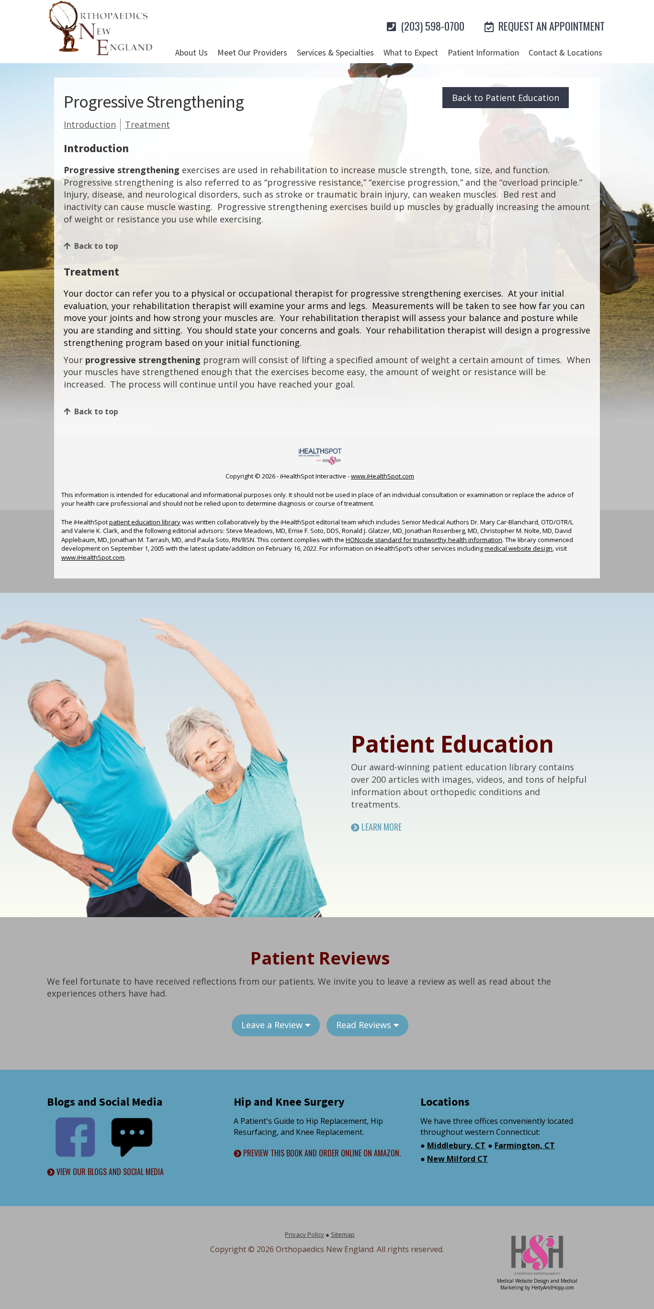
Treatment (147, 124)
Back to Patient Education (505, 97)
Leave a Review (273, 1025)
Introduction (90, 124)
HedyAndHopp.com (552, 1287)
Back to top (96, 246)
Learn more (381, 827)
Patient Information (483, 52)
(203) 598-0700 (431, 25)
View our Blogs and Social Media (109, 1171)
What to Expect (410, 52)
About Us (191, 52)
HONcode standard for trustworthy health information (424, 539)
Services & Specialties (335, 52)
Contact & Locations (565, 52)
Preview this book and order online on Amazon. (321, 1153)
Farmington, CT (525, 1145)
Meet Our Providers (252, 52)
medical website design (519, 548)
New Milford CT (457, 1159)
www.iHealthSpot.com (382, 476)
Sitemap (343, 1234)
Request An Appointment (550, 25)
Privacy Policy (304, 1234)
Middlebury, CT (456, 1145)
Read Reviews (365, 1025)
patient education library (144, 522)
